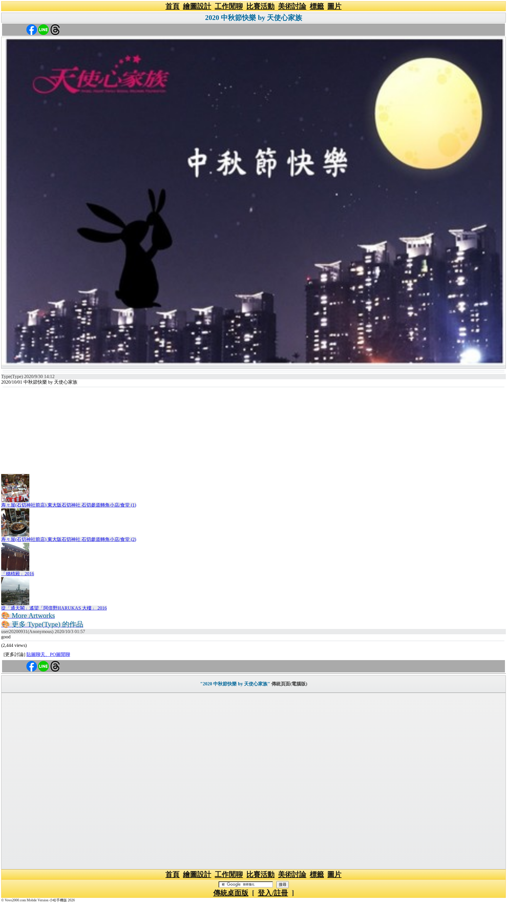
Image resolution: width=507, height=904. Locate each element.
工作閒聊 (229, 6)
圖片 (334, 6)
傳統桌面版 (231, 893)
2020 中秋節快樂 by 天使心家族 (253, 17)
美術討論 (292, 6)
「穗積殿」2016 (17, 573)
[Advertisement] (253, 431)
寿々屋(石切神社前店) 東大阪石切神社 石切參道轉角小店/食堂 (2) (68, 539)
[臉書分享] (31, 29)
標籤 (317, 6)
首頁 (172, 6)
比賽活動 (260, 6)
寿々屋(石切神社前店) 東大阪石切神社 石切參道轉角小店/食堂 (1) (68, 504)
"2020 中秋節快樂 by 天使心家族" (235, 683)
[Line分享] (43, 29)
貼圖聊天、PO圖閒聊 (48, 654)
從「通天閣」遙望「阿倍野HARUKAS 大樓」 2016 (54, 608)
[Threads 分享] (55, 29)
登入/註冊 (273, 893)
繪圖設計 (197, 6)
